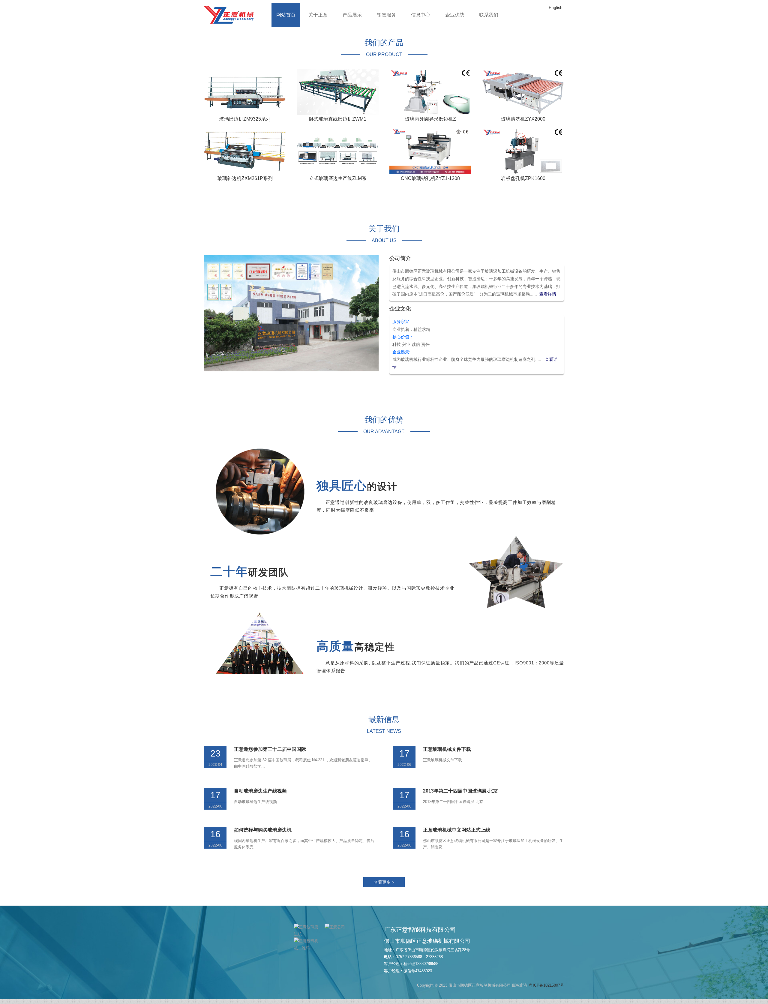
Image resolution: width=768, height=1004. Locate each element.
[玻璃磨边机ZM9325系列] (245, 96)
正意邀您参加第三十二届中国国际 (270, 753)
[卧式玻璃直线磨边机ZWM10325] (338, 96)
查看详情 (547, 298)
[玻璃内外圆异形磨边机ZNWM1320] (430, 96)
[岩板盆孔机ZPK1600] (523, 155)
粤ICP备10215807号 (546, 990)
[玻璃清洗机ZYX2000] (523, 96)
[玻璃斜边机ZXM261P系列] (245, 155)
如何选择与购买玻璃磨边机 (263, 834)
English (555, 7)
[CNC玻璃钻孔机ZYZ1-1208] (430, 155)
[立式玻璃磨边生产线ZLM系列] (338, 155)
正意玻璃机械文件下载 (447, 753)
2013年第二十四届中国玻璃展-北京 (460, 795)
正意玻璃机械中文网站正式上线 (456, 834)
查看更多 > (384, 887)
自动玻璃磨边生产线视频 (260, 795)
